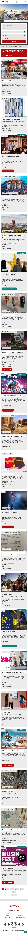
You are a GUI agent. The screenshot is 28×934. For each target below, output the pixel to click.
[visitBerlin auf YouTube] (12, 924)
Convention (20, 915)
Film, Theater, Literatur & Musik (9, 532)
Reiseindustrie (7, 917)
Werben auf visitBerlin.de (20, 917)
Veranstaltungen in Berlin (14, 11)
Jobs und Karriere (7, 915)
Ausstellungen (5, 215)
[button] (20, 2)
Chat (25, 932)
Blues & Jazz (5, 136)
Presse (20, 913)
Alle (1, 21)
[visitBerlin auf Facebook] (5, 924)
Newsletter (16, 910)
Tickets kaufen (7, 369)
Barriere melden (6, 930)
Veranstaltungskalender (14, 13)
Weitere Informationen (9, 288)
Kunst (3, 254)
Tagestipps (7, 21)
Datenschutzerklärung (13, 929)
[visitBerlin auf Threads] (9, 924)
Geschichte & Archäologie (8, 60)
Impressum (6, 929)
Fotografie (4, 98)
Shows (3, 492)
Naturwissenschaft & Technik (9, 176)
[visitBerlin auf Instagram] (16, 924)
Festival (4, 847)
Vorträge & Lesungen (7, 453)
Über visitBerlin (8, 913)
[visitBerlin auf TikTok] (19, 924)
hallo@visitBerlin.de (14, 906)
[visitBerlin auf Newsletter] (23, 924)
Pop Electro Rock (6, 375)
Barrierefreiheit (21, 929)
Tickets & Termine (8, 170)
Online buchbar (7, 38)
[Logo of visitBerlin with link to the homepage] (4, 2)
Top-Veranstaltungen (15, 21)
